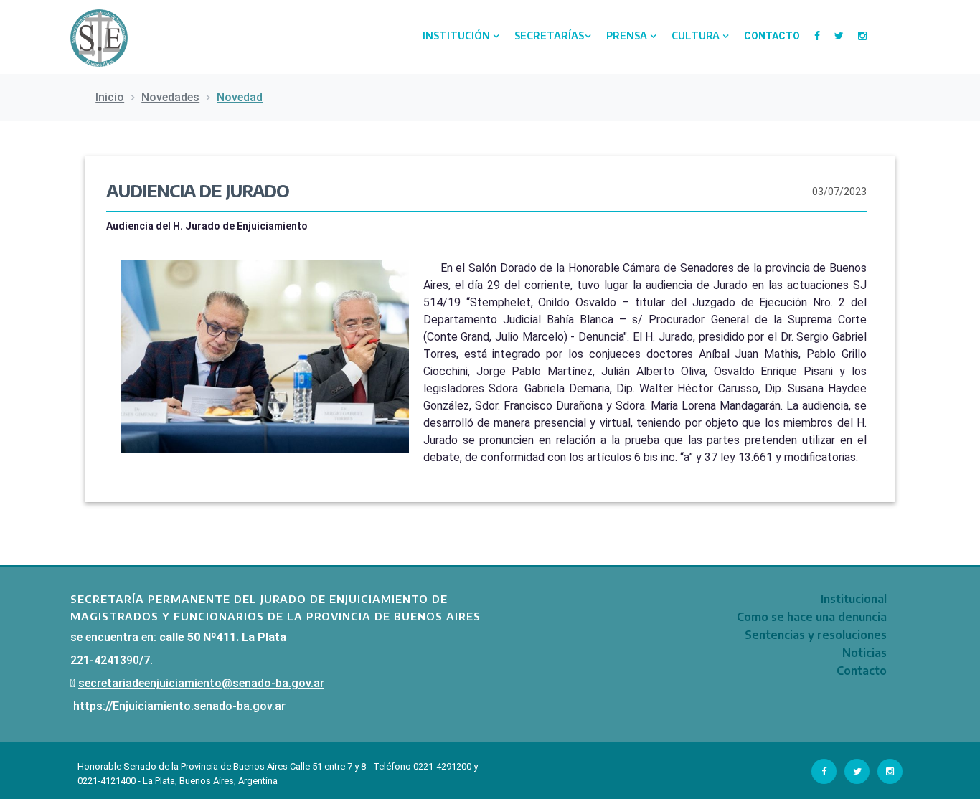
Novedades (170, 97)
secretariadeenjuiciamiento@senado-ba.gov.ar (201, 683)
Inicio (109, 97)
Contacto (772, 36)
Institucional (854, 599)
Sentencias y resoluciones (816, 635)
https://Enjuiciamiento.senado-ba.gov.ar (179, 706)
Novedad (240, 97)
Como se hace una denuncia (812, 617)
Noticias (864, 653)
